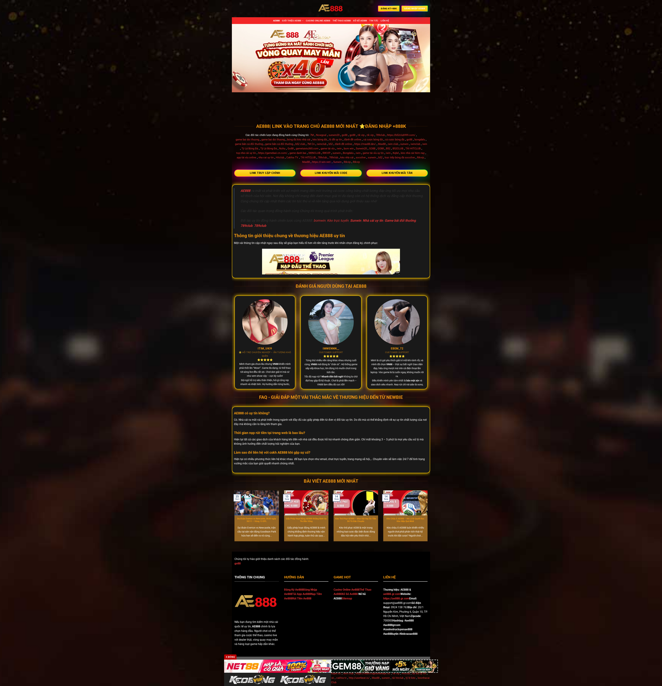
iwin (424, 144)
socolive (361, 157)
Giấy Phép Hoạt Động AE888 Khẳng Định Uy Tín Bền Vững (306, 519)
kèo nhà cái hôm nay (413, 153)
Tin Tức (373, 20)
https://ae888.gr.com (396, 598)
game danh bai (297, 153)
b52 (331, 144)
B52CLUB (398, 148)
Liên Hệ (385, 20)
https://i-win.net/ (321, 162)
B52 (388, 148)
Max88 (382, 144)
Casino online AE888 (318, 20)
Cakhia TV (292, 157)
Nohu (282, 148)
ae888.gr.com (391, 594)
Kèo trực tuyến (338, 221)
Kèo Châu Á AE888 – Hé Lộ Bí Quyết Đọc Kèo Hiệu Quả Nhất (405, 519)
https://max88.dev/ (365, 144)
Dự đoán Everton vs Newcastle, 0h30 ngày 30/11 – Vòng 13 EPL (256, 519)
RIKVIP (326, 153)
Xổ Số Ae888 (350, 594)
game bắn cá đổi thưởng (249, 144)
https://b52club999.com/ (401, 135)
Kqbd (396, 153)
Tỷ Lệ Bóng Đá (250, 148)
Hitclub (280, 157)
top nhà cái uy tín (246, 153)
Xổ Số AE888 (360, 20)
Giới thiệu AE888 (291, 20)
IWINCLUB (314, 153)
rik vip (361, 135)
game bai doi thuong (247, 139)
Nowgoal (321, 135)
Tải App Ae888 (301, 594)
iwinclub (321, 144)
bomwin (319, 221)
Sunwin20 (361, 148)
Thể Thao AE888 (342, 20)
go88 (344, 135)
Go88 (291, 148)
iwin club (393, 144)
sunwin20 (334, 135)
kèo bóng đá (320, 139)
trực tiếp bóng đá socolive (400, 157)
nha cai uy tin (266, 157)
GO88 (372, 148)
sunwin (404, 144)
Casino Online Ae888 (346, 589)
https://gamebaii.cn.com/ (272, 153)
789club (380, 135)
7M (312, 135)
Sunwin (337, 162)
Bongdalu (348, 153)
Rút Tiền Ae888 (301, 598)
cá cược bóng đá (373, 139)
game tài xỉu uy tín (373, 153)
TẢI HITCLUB (413, 148)
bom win (349, 148)
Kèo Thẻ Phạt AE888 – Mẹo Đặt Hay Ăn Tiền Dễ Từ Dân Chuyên (355, 519)
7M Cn (311, 144)
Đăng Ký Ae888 (293, 589)
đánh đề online (352, 139)
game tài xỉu (328, 148)
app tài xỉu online (246, 157)
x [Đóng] (230, 657)
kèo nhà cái (347, 157)
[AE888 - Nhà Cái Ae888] (331, 8)
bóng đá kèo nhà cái (298, 139)
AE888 (276, 20)
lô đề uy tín (335, 139)
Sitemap (347, 598)
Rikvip (420, 157)
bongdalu (419, 139)
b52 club (300, 144)
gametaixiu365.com (307, 148)
